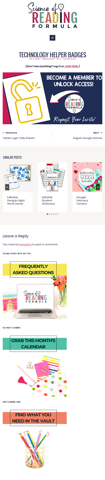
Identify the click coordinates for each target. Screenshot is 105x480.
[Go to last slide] (7, 187)
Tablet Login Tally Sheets (19, 135)
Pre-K (58, 59)
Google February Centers (82, 200)
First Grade (34, 59)
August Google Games (87, 135)
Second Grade (69, 59)
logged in (25, 244)
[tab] (47, 214)
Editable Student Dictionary (48, 200)
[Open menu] (52, 38)
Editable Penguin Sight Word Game (16, 200)
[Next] (98, 187)
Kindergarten (48, 59)
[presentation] (18, 177)
